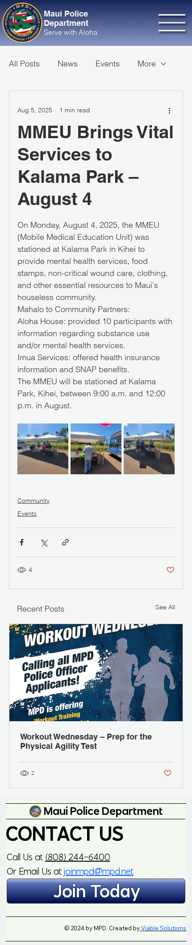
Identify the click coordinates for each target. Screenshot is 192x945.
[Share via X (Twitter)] (43, 542)
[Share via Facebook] (21, 542)
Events (108, 63)
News (68, 63)
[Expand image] (42, 448)
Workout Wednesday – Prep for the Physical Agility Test (86, 741)
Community (33, 501)
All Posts (24, 63)
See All (165, 607)
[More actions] (169, 110)
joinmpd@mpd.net (99, 871)
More (147, 63)
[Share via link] (65, 542)
